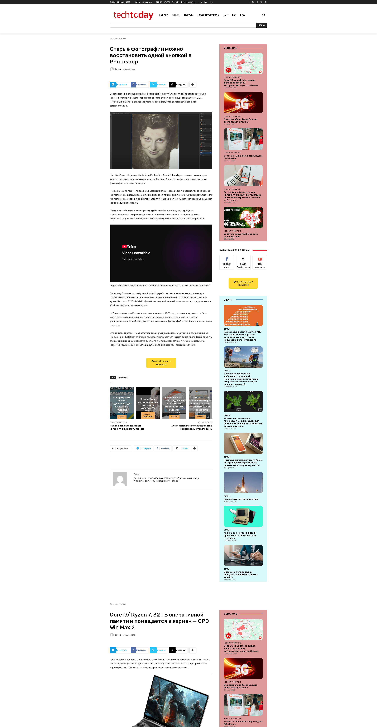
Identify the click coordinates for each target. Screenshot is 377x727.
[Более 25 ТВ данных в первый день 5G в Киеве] (243, 139)
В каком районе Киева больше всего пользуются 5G (240, 120)
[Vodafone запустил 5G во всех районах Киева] (243, 217)
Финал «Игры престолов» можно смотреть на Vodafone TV (148, 403)
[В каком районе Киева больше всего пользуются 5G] (243, 102)
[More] (192, 84)
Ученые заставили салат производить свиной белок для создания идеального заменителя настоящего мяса (243, 422)
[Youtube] (265, 2)
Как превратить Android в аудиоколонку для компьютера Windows (121, 403)
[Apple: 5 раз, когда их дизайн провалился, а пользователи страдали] (243, 516)
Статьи (227, 329)
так (226, 257)
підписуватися (260, 257)
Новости (122, 38)
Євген (118, 69)
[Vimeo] (261, 2)
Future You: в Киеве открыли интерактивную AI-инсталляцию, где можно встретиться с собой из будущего (243, 196)
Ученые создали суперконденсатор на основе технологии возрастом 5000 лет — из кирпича (200, 403)
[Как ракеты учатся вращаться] (243, 482)
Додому (113, 38)
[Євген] (112, 69)
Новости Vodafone (148, 415)
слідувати (243, 257)
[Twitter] (257, 2)
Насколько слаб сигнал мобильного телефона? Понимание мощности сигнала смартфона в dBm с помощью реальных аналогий (241, 379)
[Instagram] (253, 2)
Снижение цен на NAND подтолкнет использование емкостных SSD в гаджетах (174, 403)
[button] (263, 14)
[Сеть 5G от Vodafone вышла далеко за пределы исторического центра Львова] (243, 63)
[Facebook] (249, 2)
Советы (122, 416)
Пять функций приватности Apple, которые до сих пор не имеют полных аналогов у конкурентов (243, 463)
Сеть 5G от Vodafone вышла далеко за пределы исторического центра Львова (241, 83)
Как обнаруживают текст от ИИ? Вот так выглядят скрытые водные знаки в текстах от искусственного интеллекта (242, 336)
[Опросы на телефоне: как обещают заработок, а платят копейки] (243, 555)
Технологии (123, 377)
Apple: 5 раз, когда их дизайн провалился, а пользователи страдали (240, 535)
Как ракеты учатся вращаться (241, 499)
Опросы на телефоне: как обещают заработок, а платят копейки (241, 575)
